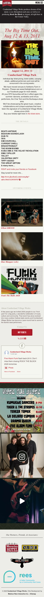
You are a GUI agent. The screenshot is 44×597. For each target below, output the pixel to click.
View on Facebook (9, 371)
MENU (37, 2)
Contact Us (22, 326)
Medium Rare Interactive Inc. (18, 594)
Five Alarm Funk (11, 358)
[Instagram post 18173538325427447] (22, 410)
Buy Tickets (22, 332)
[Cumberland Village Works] (7, 3)
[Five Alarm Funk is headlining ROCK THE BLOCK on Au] (22, 501)
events (11, 11)
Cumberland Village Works (20, 352)
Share (18, 371)
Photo (10, 367)
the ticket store (34, 113)
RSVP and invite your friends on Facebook (18, 169)
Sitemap (33, 594)
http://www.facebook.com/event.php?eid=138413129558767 (15, 178)
